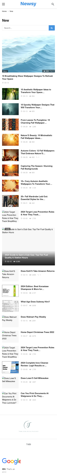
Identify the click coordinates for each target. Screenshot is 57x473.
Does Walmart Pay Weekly (33, 316)
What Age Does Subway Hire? (35, 301)
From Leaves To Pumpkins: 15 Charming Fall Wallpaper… (35, 121)
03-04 (25, 293)
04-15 (25, 275)
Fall (5, 71)
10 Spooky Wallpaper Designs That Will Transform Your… (37, 106)
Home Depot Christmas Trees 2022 (37, 332)
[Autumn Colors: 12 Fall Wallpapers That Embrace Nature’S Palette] (10, 155)
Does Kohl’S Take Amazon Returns (38, 270)
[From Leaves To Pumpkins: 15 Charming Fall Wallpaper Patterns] (10, 124)
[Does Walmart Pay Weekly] (10, 321)
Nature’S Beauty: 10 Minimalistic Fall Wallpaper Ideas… (36, 137)
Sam (7, 229)
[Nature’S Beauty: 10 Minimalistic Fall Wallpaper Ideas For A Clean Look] (10, 140)
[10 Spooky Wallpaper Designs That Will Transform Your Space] (10, 109)
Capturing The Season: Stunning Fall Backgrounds (36, 167)
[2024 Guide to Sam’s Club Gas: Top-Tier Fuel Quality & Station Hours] (28, 246)
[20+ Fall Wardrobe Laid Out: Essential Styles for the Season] (10, 201)
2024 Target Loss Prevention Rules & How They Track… (37, 213)
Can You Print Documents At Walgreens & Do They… (35, 395)
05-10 (25, 400)
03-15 (25, 320)
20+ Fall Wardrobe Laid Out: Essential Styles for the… (34, 198)
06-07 (25, 336)
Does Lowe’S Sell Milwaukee (34, 378)
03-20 (25, 382)
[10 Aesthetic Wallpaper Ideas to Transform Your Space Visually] (10, 94)
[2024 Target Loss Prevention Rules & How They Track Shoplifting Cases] (10, 216)
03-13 (6, 82)
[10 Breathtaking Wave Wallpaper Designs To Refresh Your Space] (28, 53)
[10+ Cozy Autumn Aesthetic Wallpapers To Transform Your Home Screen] (10, 186)
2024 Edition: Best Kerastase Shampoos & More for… (35, 288)
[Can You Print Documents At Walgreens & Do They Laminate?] (10, 398)
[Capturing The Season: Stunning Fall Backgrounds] (10, 170)
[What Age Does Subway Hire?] (10, 306)
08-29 (25, 126)
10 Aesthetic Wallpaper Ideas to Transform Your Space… (36, 91)
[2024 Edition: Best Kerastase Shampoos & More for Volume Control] (10, 291)
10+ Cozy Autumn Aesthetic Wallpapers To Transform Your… (36, 182)
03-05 (25, 218)
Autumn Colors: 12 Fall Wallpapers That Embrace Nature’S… (37, 152)
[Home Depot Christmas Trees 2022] (10, 337)
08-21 (25, 203)
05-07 (25, 305)
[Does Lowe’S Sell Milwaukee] (10, 383)
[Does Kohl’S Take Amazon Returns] (10, 275)
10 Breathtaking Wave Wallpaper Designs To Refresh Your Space (27, 77)
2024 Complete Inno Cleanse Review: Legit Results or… (34, 364)
